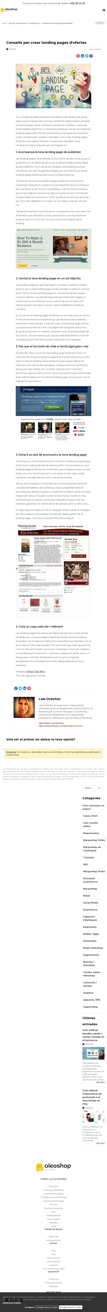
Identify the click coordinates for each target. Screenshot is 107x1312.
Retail (86, 895)
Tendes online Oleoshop (91, 974)
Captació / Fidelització (90, 918)
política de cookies (12, 1303)
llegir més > (100, 1082)
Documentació (53, 1261)
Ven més (53, 1204)
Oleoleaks (53, 1286)
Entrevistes (89, 941)
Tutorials (88, 857)
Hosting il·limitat (53, 1215)
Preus (53, 1226)
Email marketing (93, 948)
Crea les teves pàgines (53, 1193)
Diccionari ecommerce (90, 880)
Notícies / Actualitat (89, 964)
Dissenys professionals (53, 1190)
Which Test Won (36, 671)
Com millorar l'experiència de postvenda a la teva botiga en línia (92, 1097)
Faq (53, 1254)
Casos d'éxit (90, 816)
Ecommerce (90, 909)
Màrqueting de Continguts (92, 849)
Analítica (88, 993)
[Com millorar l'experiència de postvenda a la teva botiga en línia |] (93, 1117)
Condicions (53, 1279)
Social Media (90, 902)
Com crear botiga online (53, 1269)
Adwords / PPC (92, 1000)
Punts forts (53, 1186)
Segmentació (91, 955)
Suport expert (53, 1219)
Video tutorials (53, 1258)
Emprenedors (91, 833)
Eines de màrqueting (53, 1208)
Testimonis (53, 1236)
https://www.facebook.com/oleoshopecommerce (61, 726)
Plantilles (54, 1223)
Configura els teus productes (54, 1197)
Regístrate (11, 752)
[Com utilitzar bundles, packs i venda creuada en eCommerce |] (93, 1053)
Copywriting (90, 1007)
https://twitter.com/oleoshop (51, 723)
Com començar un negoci (93, 807)
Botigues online (53, 1240)
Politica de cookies (53, 1283)
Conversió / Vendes (90, 984)
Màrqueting (90, 888)
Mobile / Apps (91, 934)
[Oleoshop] (8, 9)
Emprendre (90, 927)
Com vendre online (90, 825)
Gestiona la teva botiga (53, 1201)
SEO (85, 864)
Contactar (53, 1265)
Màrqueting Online (94, 840)
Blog (53, 1250)
